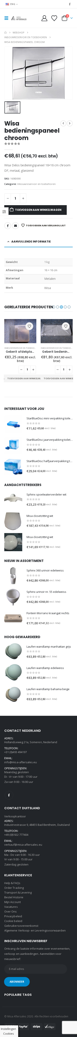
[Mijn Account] (44, 18)
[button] (7, 18)
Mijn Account (12, 902)
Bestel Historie (13, 897)
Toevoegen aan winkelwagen (38, 210)
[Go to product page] (20, 331)
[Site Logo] (19, 18)
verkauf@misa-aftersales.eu (23, 845)
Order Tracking (14, 888)
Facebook (7, 225)
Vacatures (11, 907)
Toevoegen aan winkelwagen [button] (27, 378)
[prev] (63, 123)
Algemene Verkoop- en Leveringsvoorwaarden (35, 930)
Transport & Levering (18, 892)
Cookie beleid (13, 921)
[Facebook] (70, 4)
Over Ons (10, 911)
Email (15, 225)
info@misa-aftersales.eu (20, 762)
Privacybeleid (13, 916)
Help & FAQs (12, 883)
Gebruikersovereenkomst (21, 926)
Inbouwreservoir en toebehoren (36, 184)
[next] (70, 123)
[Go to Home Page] (5, 32)
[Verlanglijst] (54, 18)
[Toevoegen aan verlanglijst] (29, 326)
